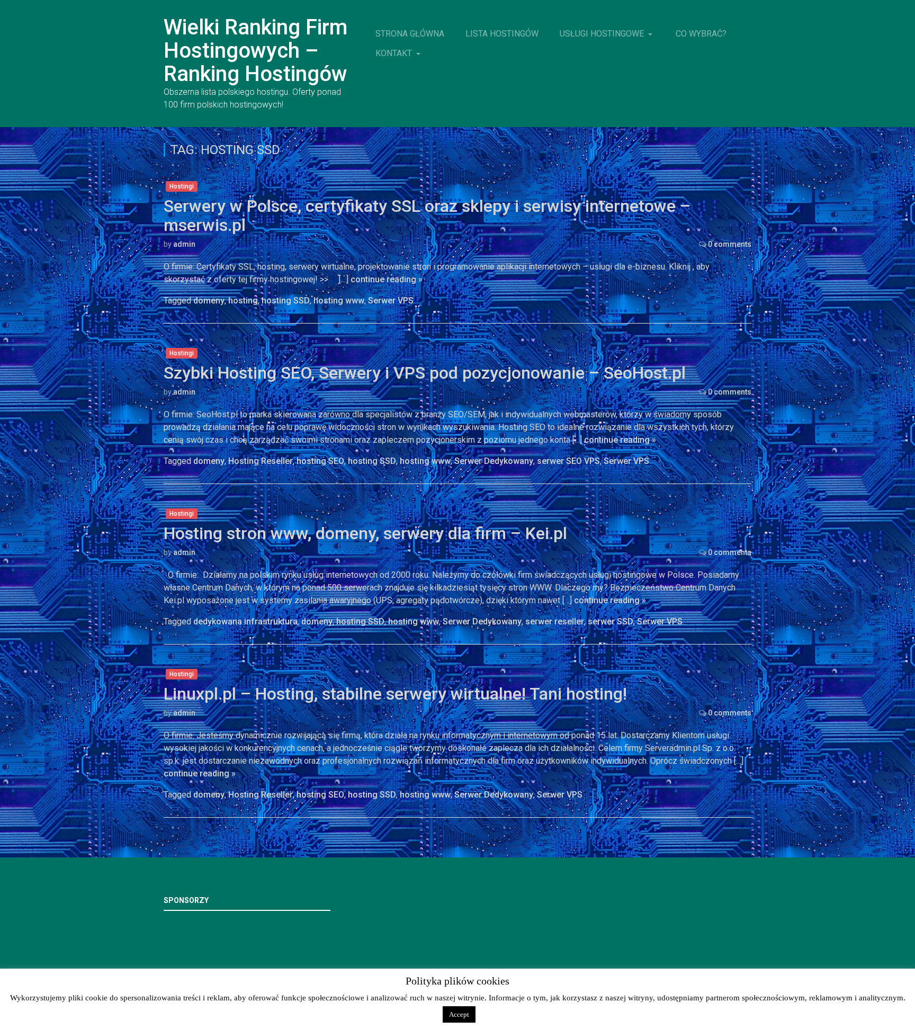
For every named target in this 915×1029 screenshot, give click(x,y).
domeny (209, 301)
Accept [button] (459, 1014)
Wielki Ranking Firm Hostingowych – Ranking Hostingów (255, 50)
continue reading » (387, 279)
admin (184, 244)
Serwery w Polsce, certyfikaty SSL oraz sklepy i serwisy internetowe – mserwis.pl (427, 215)
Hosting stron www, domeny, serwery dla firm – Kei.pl (365, 533)
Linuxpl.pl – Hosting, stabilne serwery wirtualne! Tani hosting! (395, 694)
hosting (243, 301)
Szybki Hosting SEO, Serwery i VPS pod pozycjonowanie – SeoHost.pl (425, 373)
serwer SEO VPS (568, 461)
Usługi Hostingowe (603, 34)
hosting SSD (286, 301)
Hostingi (181, 186)
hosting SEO (320, 461)
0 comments (729, 244)
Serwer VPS (391, 301)
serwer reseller (554, 621)
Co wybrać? (701, 34)
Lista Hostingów (502, 34)
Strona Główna (409, 34)
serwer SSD (610, 621)
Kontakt (394, 53)
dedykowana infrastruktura (245, 621)
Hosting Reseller (260, 461)
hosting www (338, 301)
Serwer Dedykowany (493, 461)
